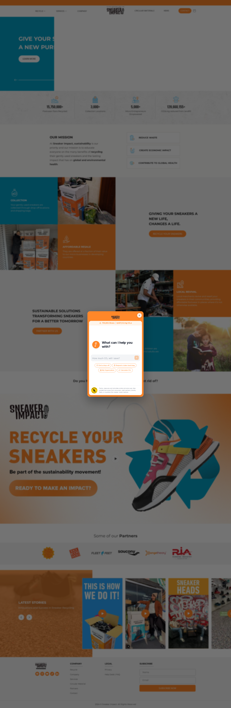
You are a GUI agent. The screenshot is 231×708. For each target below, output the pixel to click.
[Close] (139, 315)
